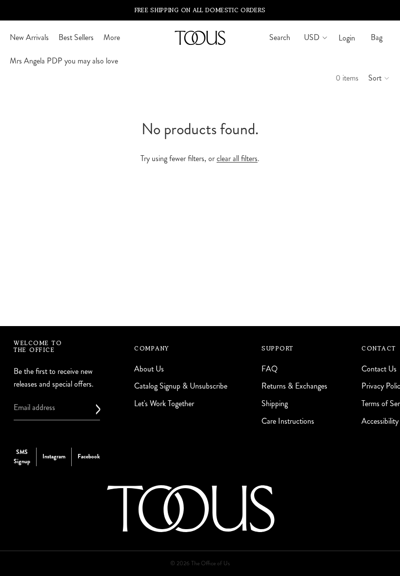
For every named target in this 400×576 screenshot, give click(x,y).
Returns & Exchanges (294, 386)
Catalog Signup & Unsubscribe (180, 386)
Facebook (89, 457)
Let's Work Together (164, 403)
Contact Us (379, 368)
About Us (149, 368)
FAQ (269, 368)
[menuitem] (112, 37)
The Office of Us (210, 563)
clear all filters (237, 158)
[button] (379, 78)
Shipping (274, 403)
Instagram (53, 457)
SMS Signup (22, 457)
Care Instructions (287, 421)
